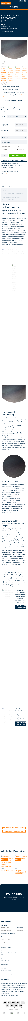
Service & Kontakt (5, 3)
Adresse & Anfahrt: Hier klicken (8, 933)
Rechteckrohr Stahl (7, 870)
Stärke (3, 116)
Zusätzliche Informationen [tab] (12, 194)
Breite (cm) (4, 130)
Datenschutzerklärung (6, 974)
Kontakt (3, 951)
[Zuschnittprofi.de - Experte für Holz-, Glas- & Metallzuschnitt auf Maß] (14, 7)
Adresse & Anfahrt (5, 954)
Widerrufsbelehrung (6, 970)
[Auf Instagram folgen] (14, 902)
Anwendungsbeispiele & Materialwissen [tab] (11, 198)
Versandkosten (13, 28)
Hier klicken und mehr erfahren (9, 995)
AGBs (2, 972)
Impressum (4, 968)
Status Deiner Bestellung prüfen (9, 953)
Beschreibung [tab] (7, 186)
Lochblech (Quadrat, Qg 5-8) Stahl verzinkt (20, 872)
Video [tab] (4, 190)
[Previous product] (5, 83)
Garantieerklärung (5, 976)
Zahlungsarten (4, 958)
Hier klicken (20, 927)
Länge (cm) (4, 125)
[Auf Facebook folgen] (11, 902)
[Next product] (2, 83)
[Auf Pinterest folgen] (16, 902)
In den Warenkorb (17, 155)
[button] (2, 7)
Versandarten (4, 956)
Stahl (7, 173)
